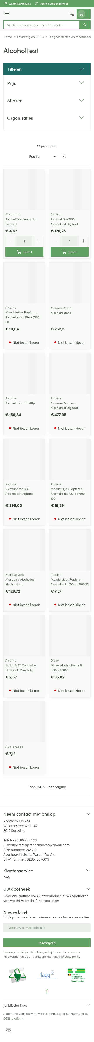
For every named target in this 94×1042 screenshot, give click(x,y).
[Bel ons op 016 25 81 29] (72, 14)
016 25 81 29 (28, 839)
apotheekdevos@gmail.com (47, 844)
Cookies (83, 1013)
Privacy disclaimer (64, 1013)
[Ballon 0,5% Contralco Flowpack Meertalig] (24, 635)
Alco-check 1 (14, 746)
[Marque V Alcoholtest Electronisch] (24, 550)
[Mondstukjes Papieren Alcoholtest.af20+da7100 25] (69, 550)
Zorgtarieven (48, 900)
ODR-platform (13, 1018)
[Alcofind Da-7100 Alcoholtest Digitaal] (69, 189)
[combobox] (41, 24)
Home (7, 36)
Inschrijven (47, 942)
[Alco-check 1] (24, 721)
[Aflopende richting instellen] (64, 156)
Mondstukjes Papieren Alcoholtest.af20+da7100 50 (22, 317)
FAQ (6, 877)
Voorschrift (29, 900)
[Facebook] (47, 991)
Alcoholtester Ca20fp (20, 403)
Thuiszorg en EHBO (30, 36)
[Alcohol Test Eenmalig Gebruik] (24, 189)
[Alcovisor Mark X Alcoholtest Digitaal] (24, 459)
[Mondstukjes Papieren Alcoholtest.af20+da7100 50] (24, 282)
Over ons (10, 895)
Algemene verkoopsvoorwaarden (26, 1013)
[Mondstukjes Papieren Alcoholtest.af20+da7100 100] (69, 459)
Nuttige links (28, 895)
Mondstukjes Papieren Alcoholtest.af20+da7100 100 (68, 493)
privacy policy (70, 956)
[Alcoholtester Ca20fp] (24, 373)
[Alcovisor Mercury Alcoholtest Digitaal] (69, 373)
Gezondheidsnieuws (55, 895)
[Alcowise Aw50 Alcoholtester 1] (69, 282)
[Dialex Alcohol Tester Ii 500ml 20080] (69, 635)
